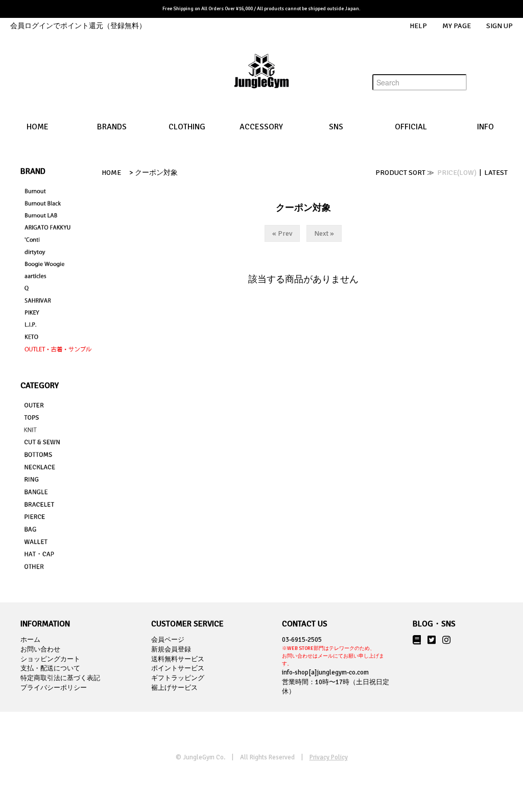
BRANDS (112, 127)
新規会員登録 (171, 649)
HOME (38, 127)
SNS (336, 127)
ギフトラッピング (177, 678)
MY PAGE (456, 25)
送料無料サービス (177, 659)
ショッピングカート (50, 659)
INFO (485, 127)
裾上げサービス (174, 688)
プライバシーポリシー (53, 688)
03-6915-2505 (333, 651)
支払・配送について (50, 668)
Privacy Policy (329, 757)
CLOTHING (187, 127)
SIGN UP (499, 25)
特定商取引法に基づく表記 (60, 678)
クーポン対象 (156, 172)
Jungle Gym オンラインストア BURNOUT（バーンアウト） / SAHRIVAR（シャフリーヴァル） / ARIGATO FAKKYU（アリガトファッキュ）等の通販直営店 (261, 79)
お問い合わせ (40, 649)
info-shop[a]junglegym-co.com (325, 672)
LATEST (496, 172)
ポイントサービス (177, 668)
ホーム (30, 640)
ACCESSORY (261, 127)
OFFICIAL (411, 127)
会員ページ (167, 640)
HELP (418, 25)
